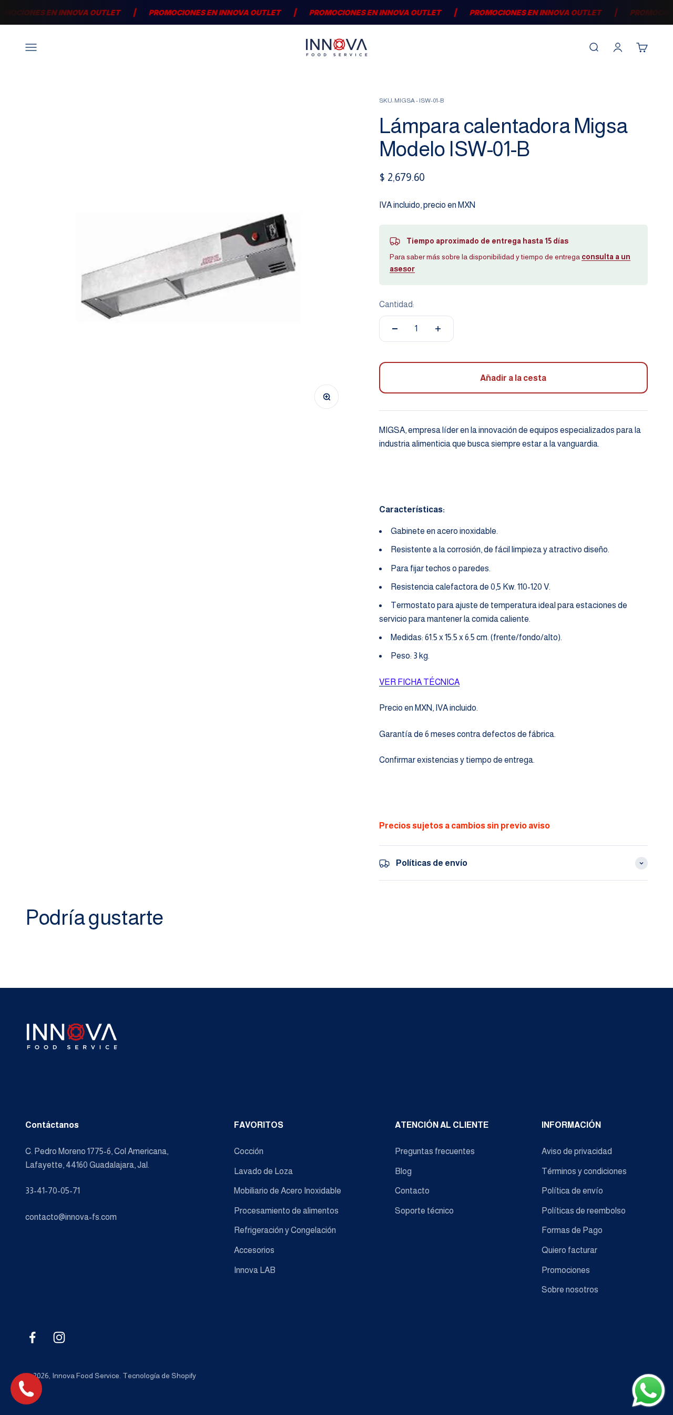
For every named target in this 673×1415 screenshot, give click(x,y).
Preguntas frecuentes (435, 1151)
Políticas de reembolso (584, 1210)
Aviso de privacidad (577, 1151)
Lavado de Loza (263, 1171)
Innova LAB (255, 1270)
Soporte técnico (424, 1210)
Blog (403, 1171)
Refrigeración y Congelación (285, 1230)
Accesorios (254, 1250)
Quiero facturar (569, 1250)
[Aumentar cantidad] (438, 328)
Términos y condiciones (584, 1171)
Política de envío (572, 1190)
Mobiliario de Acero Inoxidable (287, 1190)
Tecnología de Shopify (159, 1375)
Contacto (412, 1190)
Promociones (566, 1270)
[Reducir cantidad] (395, 328)
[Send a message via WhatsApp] (648, 1390)
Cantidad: (396, 304)
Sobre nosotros (570, 1289)
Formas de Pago (572, 1230)
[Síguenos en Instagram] (59, 1337)
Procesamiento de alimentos (286, 1210)
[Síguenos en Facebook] (32, 1337)
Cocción (248, 1151)
